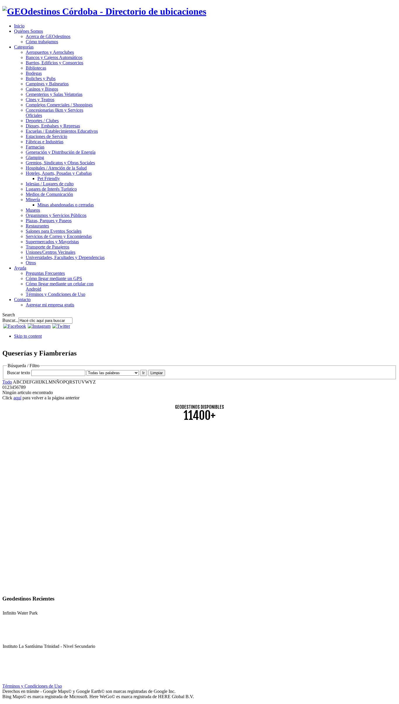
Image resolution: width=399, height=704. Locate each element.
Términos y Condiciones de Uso (32, 686)
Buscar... (10, 320)
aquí (17, 397)
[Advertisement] (177, 467)
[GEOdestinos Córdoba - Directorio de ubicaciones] (104, 11)
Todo (7, 381)
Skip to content (28, 336)
